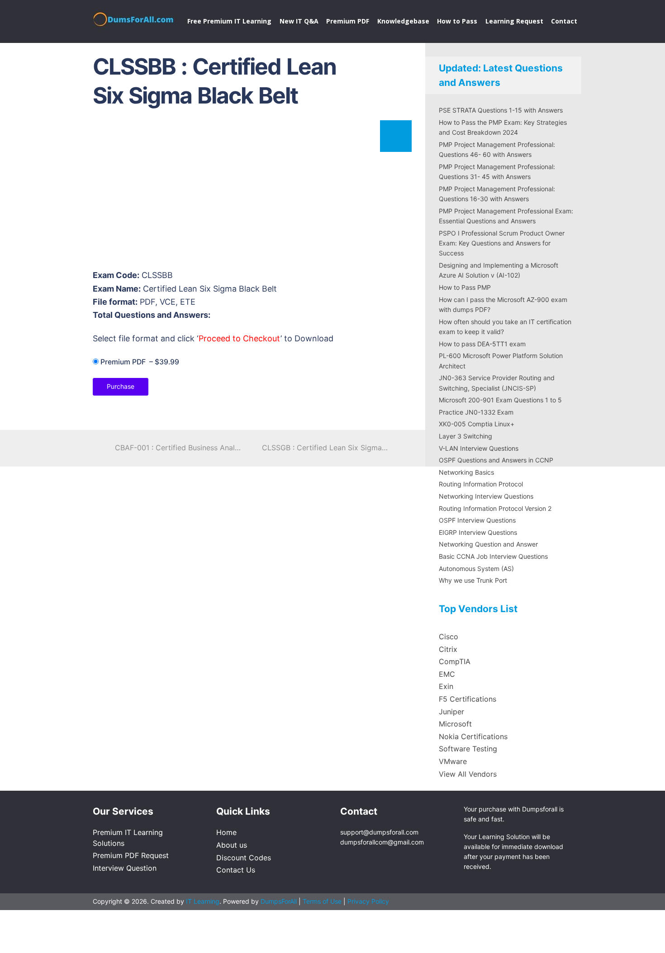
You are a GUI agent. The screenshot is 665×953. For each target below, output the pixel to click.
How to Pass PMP (465, 287)
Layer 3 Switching (465, 436)
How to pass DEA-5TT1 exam (482, 344)
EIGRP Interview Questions (478, 532)
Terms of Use (323, 901)
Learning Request (514, 21)
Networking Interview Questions (486, 496)
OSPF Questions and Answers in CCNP (496, 460)
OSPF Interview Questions (477, 520)
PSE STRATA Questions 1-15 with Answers (501, 110)
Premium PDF (347, 21)
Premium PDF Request (131, 855)
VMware (453, 761)
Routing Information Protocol (481, 484)
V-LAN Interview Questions (478, 448)
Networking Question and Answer (488, 544)
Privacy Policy (368, 901)
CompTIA (454, 661)
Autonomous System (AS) (476, 568)
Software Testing (468, 748)
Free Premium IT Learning (229, 21)
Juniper (451, 711)
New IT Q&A (299, 21)
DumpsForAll (279, 901)
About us (231, 844)
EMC (447, 674)
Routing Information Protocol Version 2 (495, 508)
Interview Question (125, 868)
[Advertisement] (251, 192)
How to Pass (457, 21)
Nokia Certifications (473, 736)
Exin (446, 686)
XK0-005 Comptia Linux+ (476, 424)
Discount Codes (243, 857)
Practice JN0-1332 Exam (476, 412)
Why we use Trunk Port (473, 580)
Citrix (448, 649)
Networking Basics (466, 472)
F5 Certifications (467, 698)
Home (226, 832)
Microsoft (455, 723)
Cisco (448, 636)
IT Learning (202, 901)
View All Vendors (468, 773)
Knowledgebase (403, 21)
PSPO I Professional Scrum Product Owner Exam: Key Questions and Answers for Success (502, 243)
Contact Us (235, 869)
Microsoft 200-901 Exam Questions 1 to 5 (500, 400)
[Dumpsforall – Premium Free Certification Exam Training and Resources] (134, 17)
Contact (564, 21)
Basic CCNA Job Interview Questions (493, 556)
